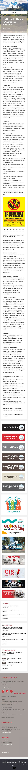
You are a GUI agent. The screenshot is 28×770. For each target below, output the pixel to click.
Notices (8, 28)
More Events (5, 668)
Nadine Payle (16, 414)
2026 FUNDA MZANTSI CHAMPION (14, 658)
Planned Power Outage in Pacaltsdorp (10, 610)
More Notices (5, 618)
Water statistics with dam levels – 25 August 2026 (13, 614)
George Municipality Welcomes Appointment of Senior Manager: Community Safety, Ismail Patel (12, 628)
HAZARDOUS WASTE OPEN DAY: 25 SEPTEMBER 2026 (14, 653)
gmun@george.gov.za (6, 687)
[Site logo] (14, 8)
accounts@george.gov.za (6, 744)
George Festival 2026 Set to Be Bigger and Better (12, 639)
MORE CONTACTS (5, 752)
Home (4, 28)
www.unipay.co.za (5, 745)
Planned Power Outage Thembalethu (10, 606)
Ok (14, 767)
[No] (26, 764)
